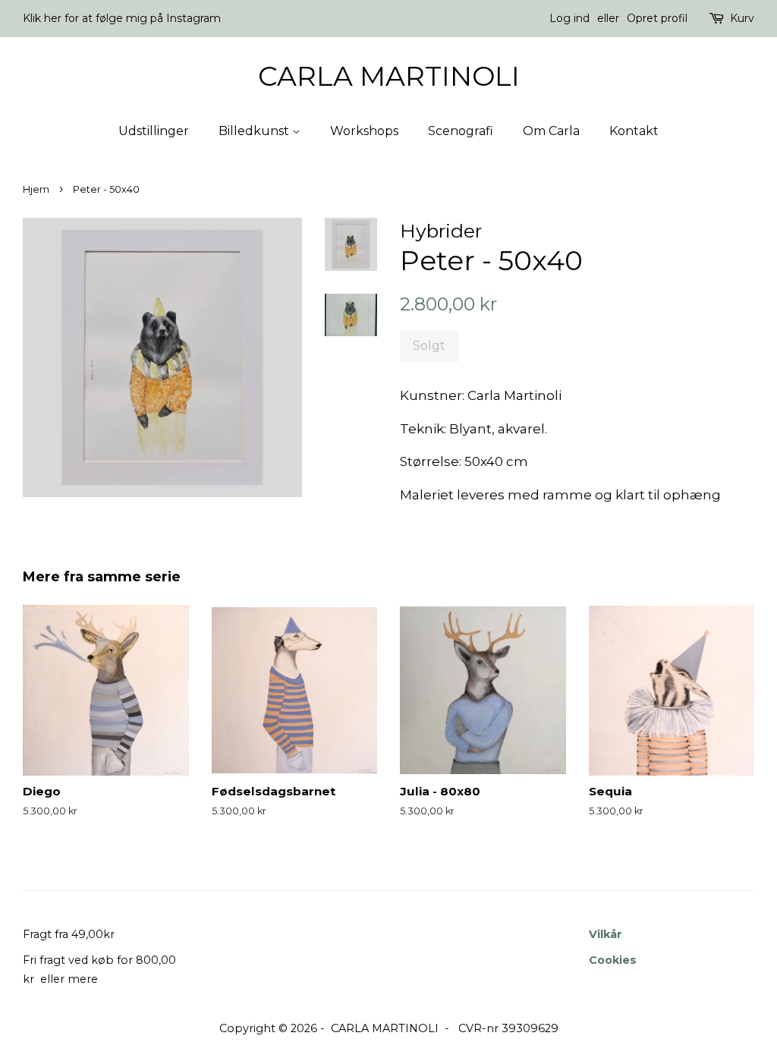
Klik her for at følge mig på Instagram (122, 18)
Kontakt (634, 131)
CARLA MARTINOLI (389, 76)
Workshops (364, 131)
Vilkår (605, 934)
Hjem (36, 189)
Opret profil (657, 18)
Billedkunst (255, 131)
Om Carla (551, 131)
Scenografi (460, 131)
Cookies (613, 960)
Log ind (569, 18)
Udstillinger (153, 131)
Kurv (742, 18)
